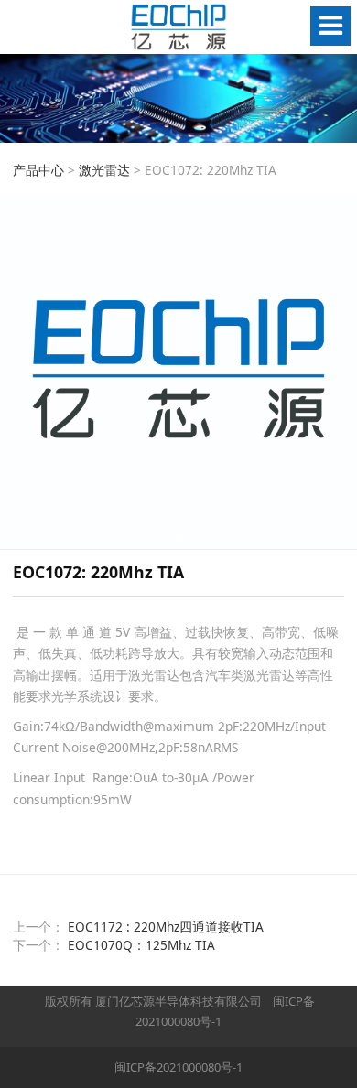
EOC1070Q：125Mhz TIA (141, 944)
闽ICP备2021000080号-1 (178, 1067)
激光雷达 (104, 169)
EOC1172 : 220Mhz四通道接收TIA (166, 926)
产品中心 (38, 169)
